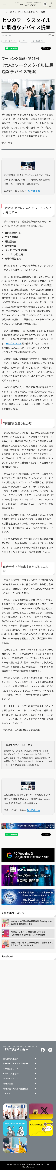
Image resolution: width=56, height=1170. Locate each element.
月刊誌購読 (8, 1083)
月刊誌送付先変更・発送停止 (15, 1089)
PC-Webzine (33, 190)
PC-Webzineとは (10, 1078)
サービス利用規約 (10, 1074)
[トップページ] (3, 12)
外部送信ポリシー (10, 1069)
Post (47, 48)
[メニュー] (4, 4)
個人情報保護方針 (10, 1059)
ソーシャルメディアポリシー (15, 1063)
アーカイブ (7, 1093)
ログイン (51, 6)
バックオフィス (14, 343)
